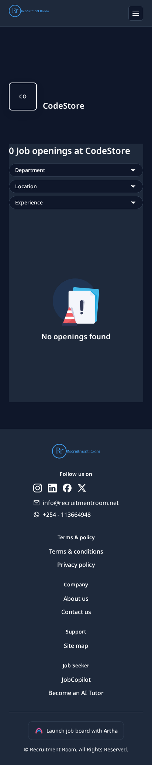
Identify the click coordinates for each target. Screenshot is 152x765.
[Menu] (135, 13)
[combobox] (76, 170)
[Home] (29, 12)
